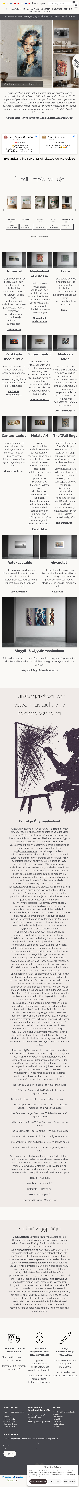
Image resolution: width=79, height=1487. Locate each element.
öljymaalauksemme (26, 851)
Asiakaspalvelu (34, 11)
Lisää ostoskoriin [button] (12, 226)
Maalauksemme (17, 9)
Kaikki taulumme (39, 236)
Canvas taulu (33, 9)
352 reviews (67, 158)
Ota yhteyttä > (9, 1421)
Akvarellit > (57, 1419)
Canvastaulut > (59, 1417)
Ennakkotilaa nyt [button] (67, 226)
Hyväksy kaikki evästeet (38, 1481)
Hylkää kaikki (55, 1481)
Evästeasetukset (69, 1481)
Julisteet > (57, 1426)
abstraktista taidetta (39, 832)
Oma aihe (68, 9)
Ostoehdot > (8, 1417)
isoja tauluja (23, 857)
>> (14, 329)
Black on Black (67, 219)
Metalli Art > (57, 1421)
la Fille (53, 219)
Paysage (40, 219)
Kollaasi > (56, 1414)
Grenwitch (12, 219)
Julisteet (45, 9)
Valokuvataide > (59, 1424)
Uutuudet (57, 9)
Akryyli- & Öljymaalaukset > (64, 1412)
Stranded (25, 219)
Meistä (47, 11)
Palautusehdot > (10, 1419)
